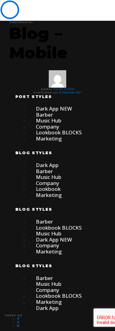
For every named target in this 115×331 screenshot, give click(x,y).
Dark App (47, 307)
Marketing (49, 138)
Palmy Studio (63, 89)
